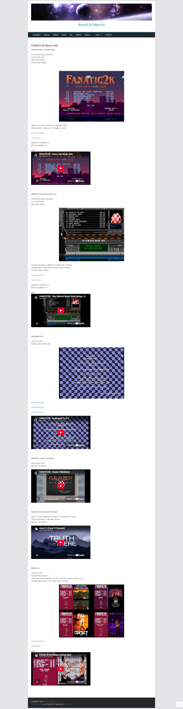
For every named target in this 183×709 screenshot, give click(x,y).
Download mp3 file (37, 407)
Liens (97, 35)
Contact (108, 35)
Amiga (87, 35)
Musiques (36, 35)
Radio (64, 35)
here (48, 143)
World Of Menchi (91, 24)
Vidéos (55, 35)
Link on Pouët (36, 138)
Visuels (47, 35)
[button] (91, 34)
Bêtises (78, 35)
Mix (71, 35)
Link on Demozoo (37, 412)
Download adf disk (37, 133)
